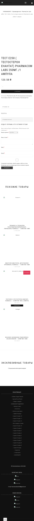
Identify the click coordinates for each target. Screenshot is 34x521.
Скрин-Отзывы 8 (17, 442)
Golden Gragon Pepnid (17, 396)
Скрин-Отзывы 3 (17, 430)
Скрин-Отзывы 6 (17, 438)
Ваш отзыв (4, 137)
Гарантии (17, 450)
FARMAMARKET (7, 11)
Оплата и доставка (17, 411)
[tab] (6, 106)
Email (3, 153)
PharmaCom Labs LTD (12, 95)
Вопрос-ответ (17, 406)
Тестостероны (16, 97)
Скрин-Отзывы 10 (17, 416)
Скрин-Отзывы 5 (17, 435)
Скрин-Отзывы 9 (17, 445)
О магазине (17, 452)
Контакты (17, 408)
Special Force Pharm (17, 399)
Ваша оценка (5, 132)
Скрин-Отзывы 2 (17, 428)
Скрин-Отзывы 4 (17, 433)
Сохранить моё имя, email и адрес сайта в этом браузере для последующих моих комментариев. (15, 164)
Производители (16, 11)
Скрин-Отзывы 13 (17, 425)
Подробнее (17, 305)
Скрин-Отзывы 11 (17, 418)
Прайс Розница (17, 413)
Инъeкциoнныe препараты (25, 95)
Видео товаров (17, 401)
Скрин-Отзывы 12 (17, 421)
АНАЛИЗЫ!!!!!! (17, 455)
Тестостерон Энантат (6, 97)
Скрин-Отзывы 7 (17, 440)
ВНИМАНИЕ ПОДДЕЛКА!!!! (17, 404)
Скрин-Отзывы (17, 447)
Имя (2, 147)
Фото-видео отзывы (18, 423)
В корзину (17, 91)
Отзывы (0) (5, 106)
